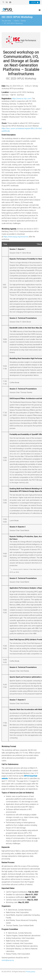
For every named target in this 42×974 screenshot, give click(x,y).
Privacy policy (30, 971)
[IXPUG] (7, 10)
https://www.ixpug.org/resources (16, 237)
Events (23, 21)
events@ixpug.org (8, 960)
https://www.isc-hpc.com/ (22, 99)
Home (16, 21)
